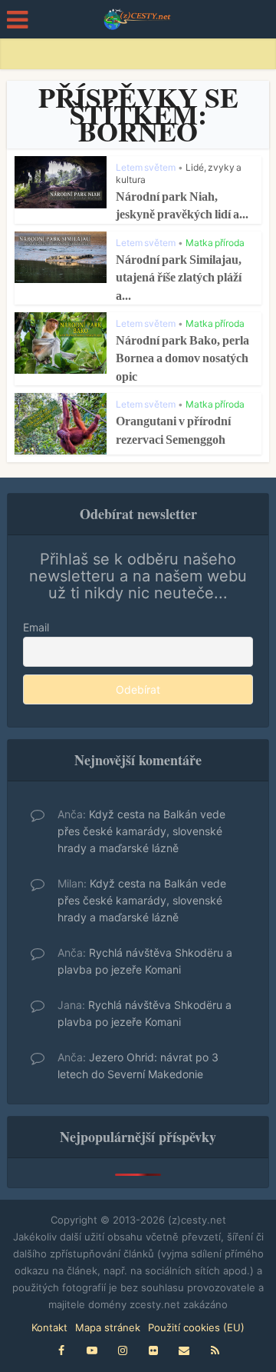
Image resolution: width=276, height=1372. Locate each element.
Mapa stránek (107, 1327)
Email (36, 627)
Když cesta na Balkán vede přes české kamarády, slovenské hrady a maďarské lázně (141, 831)
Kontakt (49, 1327)
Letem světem (146, 167)
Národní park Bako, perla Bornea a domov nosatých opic (182, 358)
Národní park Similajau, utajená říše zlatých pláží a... (179, 277)
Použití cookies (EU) (196, 1327)
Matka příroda (215, 242)
